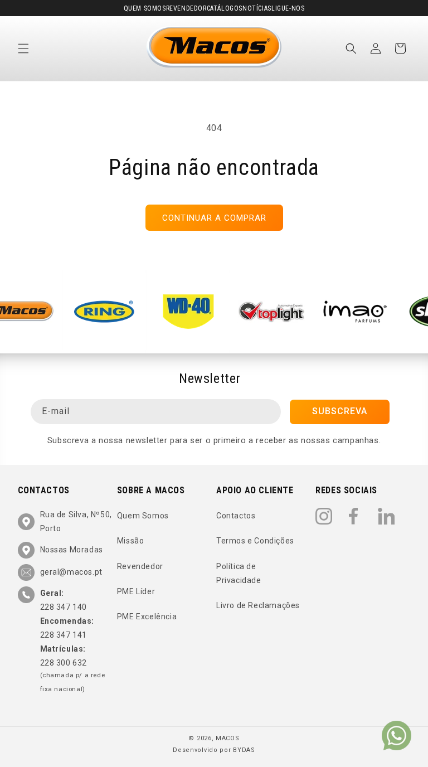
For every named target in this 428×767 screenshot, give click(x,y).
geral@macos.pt (71, 571)
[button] (23, 48)
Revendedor (186, 8)
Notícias (256, 8)
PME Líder (136, 591)
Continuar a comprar (214, 218)
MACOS (228, 738)
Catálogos (224, 8)
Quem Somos (145, 8)
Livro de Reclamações (258, 605)
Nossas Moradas (71, 549)
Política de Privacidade (238, 573)
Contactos (235, 515)
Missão (130, 540)
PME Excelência (147, 616)
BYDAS (244, 750)
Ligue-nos (287, 8)
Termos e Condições (255, 540)
